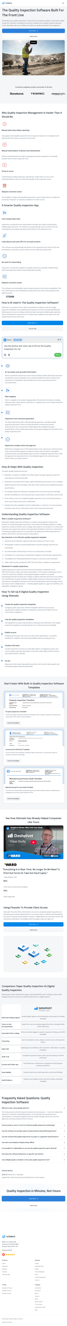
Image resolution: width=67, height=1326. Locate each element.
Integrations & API (40, 1307)
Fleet (36, 1274)
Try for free (32, 329)
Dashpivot (5, 1266)
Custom (37, 1280)
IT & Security (38, 1304)
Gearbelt (4, 1269)
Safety (37, 1263)
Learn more (31, 323)
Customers (38, 1288)
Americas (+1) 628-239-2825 (10, 1244)
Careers (37, 1296)
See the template (13, 723)
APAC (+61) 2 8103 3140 (9, 1242)
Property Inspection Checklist (16, 712)
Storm (4, 1263)
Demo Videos (39, 1301)
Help (36, 1310)
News (36, 1299)
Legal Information (7, 1322)
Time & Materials (39, 1272)
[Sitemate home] (8, 1236)
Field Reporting (39, 1266)
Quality (37, 1269)
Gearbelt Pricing (6, 1290)
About (36, 1293)
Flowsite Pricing (6, 1293)
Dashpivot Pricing (7, 1288)
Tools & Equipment (40, 1277)
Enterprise (38, 1290)
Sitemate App (6, 1274)
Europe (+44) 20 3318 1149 (10, 1246)
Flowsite (4, 1272)
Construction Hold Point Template (17, 749)
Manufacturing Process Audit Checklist (19, 787)
